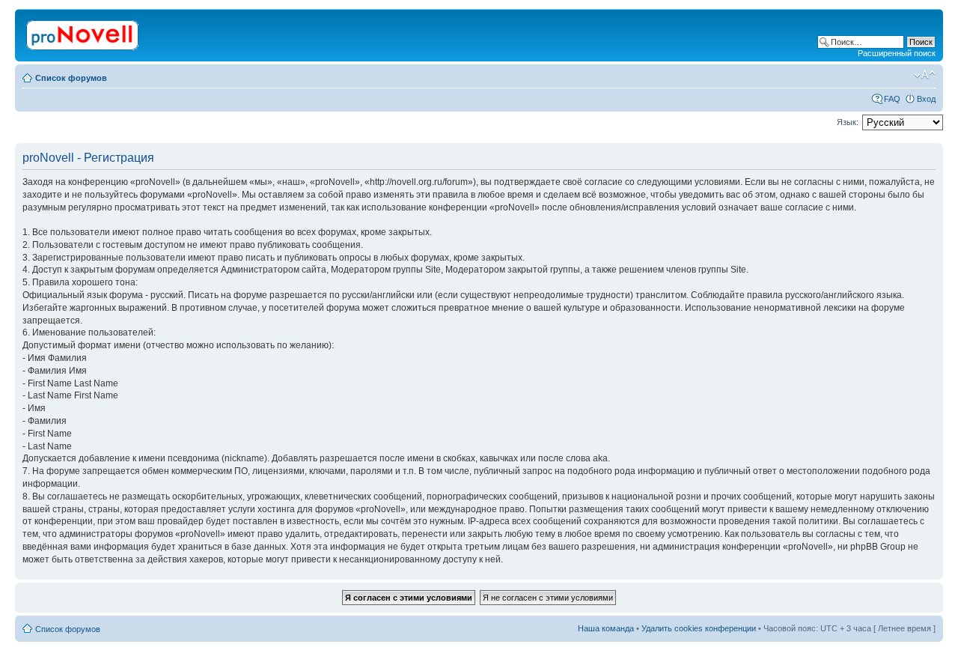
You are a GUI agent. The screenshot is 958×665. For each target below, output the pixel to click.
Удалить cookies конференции (698, 628)
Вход (926, 98)
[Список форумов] (83, 32)
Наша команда (606, 628)
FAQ (892, 98)
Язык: (847, 122)
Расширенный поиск (897, 53)
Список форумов (71, 77)
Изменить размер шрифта (925, 75)
